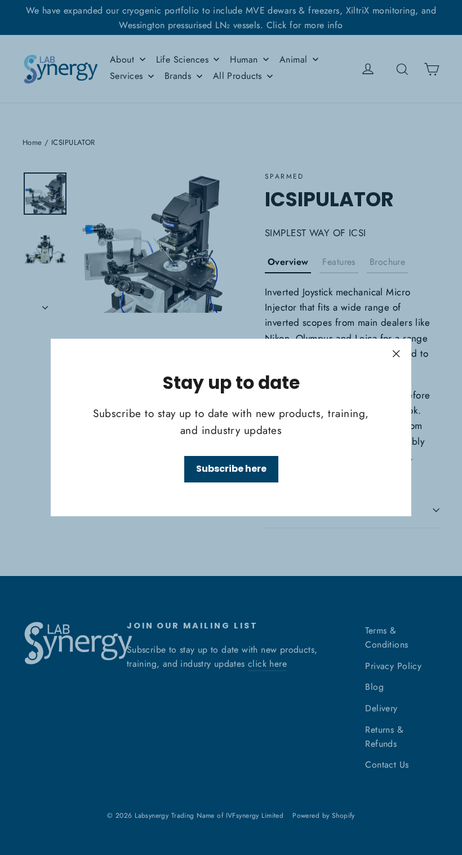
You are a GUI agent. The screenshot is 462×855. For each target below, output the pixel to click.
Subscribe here (231, 468)
